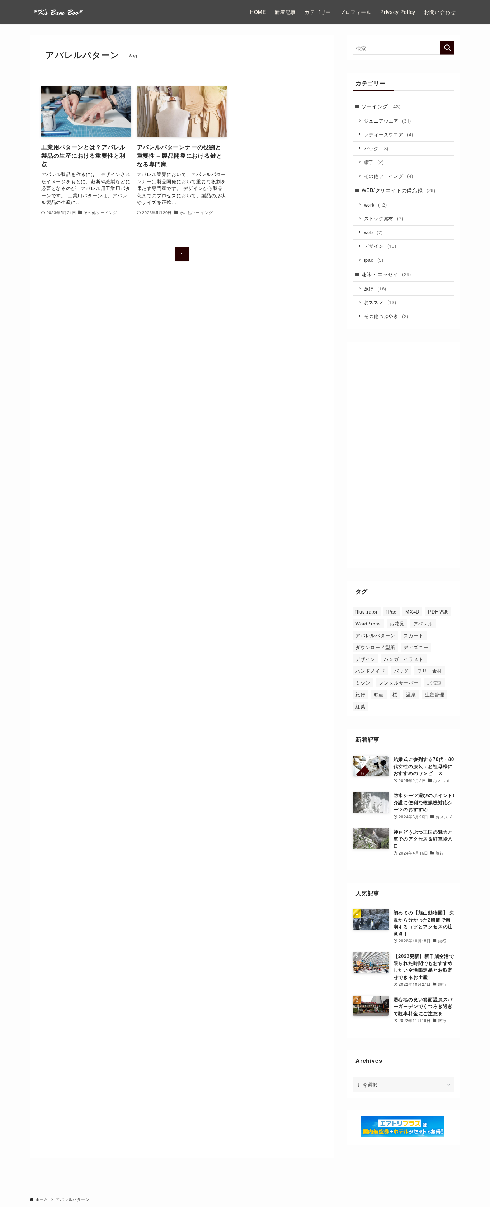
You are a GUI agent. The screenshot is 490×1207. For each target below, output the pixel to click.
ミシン (362, 682)
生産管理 (434, 694)
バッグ (376, 148)
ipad (373, 259)
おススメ (380, 302)
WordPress (368, 623)
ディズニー (416, 647)
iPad (391, 611)
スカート (413, 635)
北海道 (434, 682)
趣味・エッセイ (386, 274)
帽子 (374, 161)
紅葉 (360, 706)
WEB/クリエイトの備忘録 (398, 190)
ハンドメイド (370, 670)
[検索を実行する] (447, 48)
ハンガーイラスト (403, 658)
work (375, 204)
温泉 (411, 694)
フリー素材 (429, 670)
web (373, 232)
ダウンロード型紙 (375, 647)
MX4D (412, 611)
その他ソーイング (389, 175)
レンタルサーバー (398, 682)
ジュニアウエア (387, 120)
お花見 (397, 623)
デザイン (380, 245)
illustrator (366, 611)
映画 (379, 694)
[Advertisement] (403, 455)
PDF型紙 (438, 611)
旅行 (375, 288)
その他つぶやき (386, 316)
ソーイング (381, 106)
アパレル (423, 623)
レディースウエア (389, 134)
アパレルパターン (375, 635)
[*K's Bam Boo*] (58, 12)
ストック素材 (384, 218)
